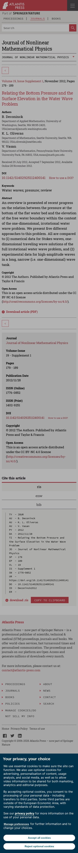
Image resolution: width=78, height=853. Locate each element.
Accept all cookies (39, 837)
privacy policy (24, 813)
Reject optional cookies (39, 846)
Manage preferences (16, 824)
